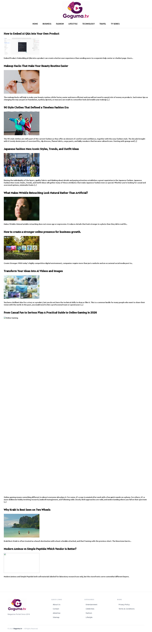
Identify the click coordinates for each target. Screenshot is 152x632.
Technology (88, 23)
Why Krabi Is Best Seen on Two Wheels (27, 509)
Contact (56, 609)
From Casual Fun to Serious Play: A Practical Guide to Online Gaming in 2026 (50, 312)
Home (35, 23)
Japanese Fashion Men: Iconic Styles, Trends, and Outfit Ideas (41, 149)
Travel (102, 23)
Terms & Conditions (127, 609)
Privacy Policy (124, 604)
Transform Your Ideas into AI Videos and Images (33, 271)
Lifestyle (73, 23)
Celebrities (90, 609)
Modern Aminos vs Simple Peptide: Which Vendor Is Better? (40, 549)
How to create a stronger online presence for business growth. (42, 232)
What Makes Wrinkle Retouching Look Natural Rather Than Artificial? (46, 193)
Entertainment (91, 604)
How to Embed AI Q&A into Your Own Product (31, 33)
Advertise (56, 613)
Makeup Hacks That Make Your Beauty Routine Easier (36, 66)
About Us (56, 604)
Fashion (60, 23)
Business (47, 23)
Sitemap (56, 617)
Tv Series (115, 23)
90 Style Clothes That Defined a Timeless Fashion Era (36, 107)
